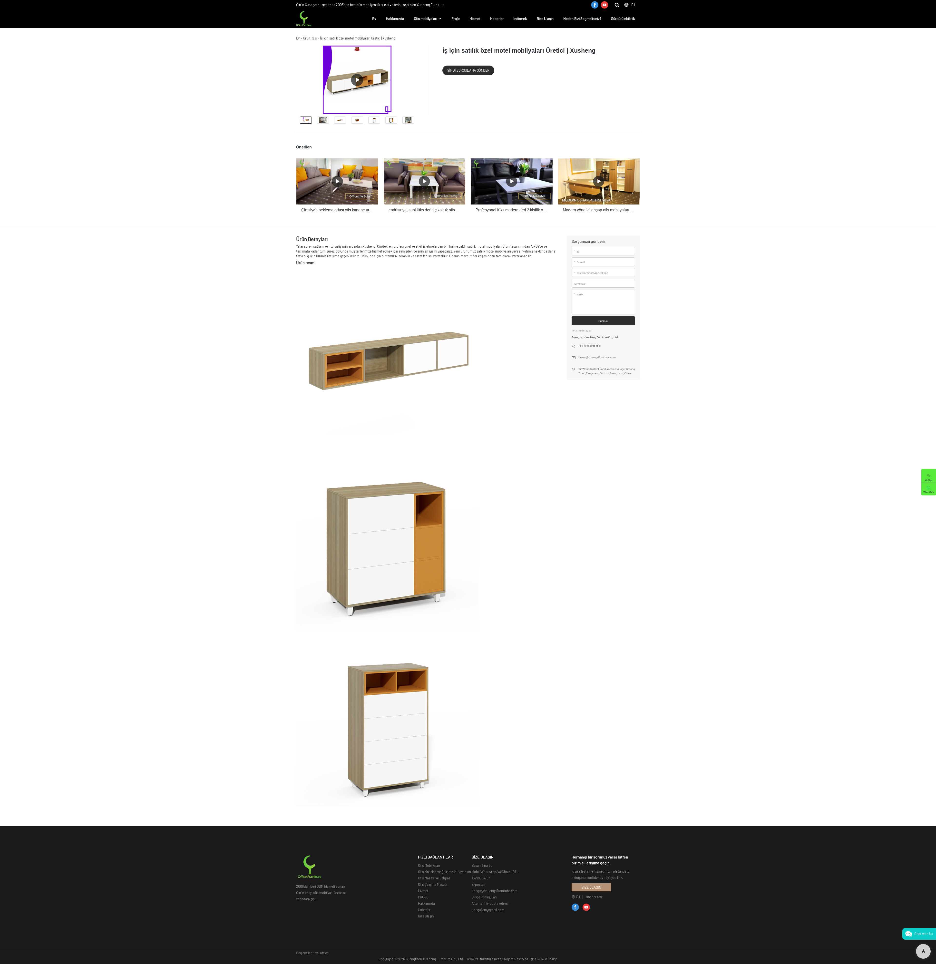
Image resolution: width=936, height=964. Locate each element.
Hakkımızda (395, 18)
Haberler (497, 18)
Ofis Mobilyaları (429, 865)
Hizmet (474, 18)
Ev (374, 18)
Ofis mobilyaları (425, 18)
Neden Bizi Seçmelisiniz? (582, 18)
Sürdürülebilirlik (623, 18)
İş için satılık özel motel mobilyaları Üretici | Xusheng (357, 38)
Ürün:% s (310, 38)
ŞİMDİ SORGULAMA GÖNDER (468, 70)
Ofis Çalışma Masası (432, 884)
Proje (455, 18)
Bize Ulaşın (545, 18)
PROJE (423, 897)
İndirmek (520, 18)
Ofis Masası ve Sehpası (434, 878)
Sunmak (603, 320)
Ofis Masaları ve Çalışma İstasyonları (444, 872)
